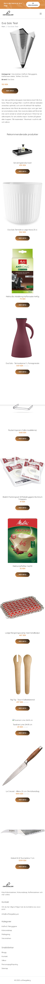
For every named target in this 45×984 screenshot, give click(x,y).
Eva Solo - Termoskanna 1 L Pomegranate (22, 363)
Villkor (4, 960)
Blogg (4, 952)
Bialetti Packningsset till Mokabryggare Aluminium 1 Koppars (22, 498)
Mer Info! (10, 91)
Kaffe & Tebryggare (29, 74)
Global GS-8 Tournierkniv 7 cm (22, 858)
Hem (3, 27)
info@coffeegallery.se (10, 914)
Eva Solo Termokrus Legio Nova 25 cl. (22, 230)
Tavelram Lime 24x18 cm (22, 724)
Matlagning (6, 934)
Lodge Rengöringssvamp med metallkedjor (22, 633)
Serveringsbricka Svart (22, 163)
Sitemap (5, 968)
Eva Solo (25, 76)
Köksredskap (7, 930)
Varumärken (16, 74)
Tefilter (18, 76)
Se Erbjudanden (33, 4)
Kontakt (5, 956)
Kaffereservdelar (8, 76)
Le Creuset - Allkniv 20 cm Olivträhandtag (22, 791)
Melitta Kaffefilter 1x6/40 (22, 566)
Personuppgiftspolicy (10, 964)
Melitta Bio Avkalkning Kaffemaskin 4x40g (22, 296)
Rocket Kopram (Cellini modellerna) (22, 430)
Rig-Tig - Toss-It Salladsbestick (22, 700)
